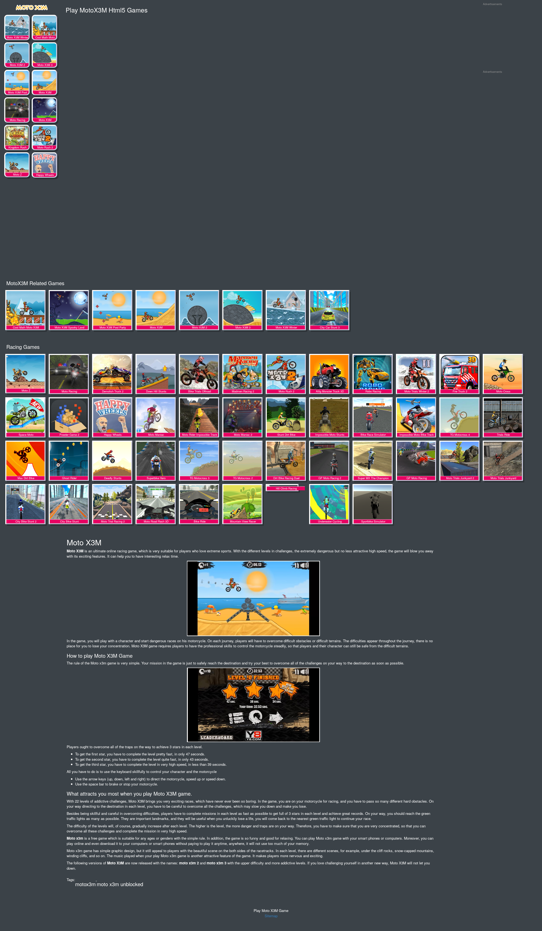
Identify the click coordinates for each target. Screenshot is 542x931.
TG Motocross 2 (242, 459)
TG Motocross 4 (459, 415)
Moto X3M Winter (17, 26)
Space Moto (25, 415)
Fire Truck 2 (459, 372)
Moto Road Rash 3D (156, 502)
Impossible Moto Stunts (329, 415)
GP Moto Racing (416, 459)
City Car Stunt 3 (329, 308)
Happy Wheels (44, 164)
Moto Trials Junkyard (503, 459)
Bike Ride (199, 502)
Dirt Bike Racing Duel (286, 459)
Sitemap (271, 915)
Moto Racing (17, 109)
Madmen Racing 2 (242, 372)
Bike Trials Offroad (199, 372)
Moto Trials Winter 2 (416, 372)
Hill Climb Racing (286, 502)
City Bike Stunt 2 (25, 502)
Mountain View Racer (242, 502)
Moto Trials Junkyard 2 (459, 459)
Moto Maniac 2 (242, 415)
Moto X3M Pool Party (17, 81)
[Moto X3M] (32, 6)
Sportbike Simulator (373, 502)
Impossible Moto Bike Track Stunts (416, 415)
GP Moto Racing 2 (329, 459)
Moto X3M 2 (17, 54)
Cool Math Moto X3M (44, 26)
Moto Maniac (156, 415)
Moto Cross (503, 372)
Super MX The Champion (373, 459)
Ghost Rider (69, 459)
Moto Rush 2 (44, 136)
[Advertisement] (493, 37)
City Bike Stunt (69, 502)
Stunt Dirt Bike (286, 415)
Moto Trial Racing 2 (112, 502)
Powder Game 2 (69, 415)
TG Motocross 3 (199, 459)
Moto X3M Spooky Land (44, 109)
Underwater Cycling (329, 502)
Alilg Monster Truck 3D (329, 372)
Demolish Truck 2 (112, 372)
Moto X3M (44, 81)
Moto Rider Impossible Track (199, 415)
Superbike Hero (156, 459)
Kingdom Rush (17, 136)
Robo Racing (373, 372)
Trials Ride (503, 415)
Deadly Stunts (112, 459)
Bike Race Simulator (373, 415)
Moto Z (17, 164)
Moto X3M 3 (44, 54)
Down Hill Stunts (156, 372)
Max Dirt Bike (25, 459)
